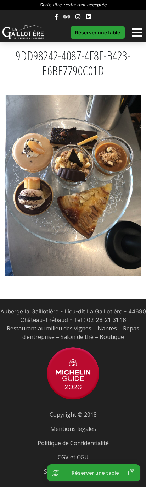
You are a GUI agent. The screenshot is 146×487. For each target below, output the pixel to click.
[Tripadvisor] (67, 17)
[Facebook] (56, 17)
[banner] (26, 32)
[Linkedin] (88, 17)
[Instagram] (78, 17)
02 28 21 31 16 (106, 319)
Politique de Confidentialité (73, 443)
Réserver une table (97, 32)
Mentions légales (73, 429)
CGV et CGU (73, 457)
